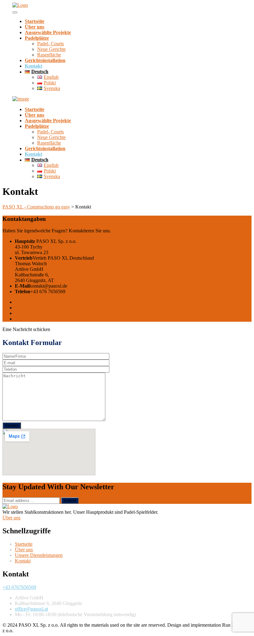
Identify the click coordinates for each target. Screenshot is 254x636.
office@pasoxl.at (31, 608)
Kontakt (33, 66)
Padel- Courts (50, 43)
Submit (70, 500)
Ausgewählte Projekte (48, 32)
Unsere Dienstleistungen (39, 555)
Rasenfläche (49, 54)
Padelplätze (37, 38)
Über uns (34, 26)
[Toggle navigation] (14, 12)
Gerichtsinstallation (45, 60)
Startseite (34, 21)
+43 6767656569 (19, 587)
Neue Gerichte (51, 49)
